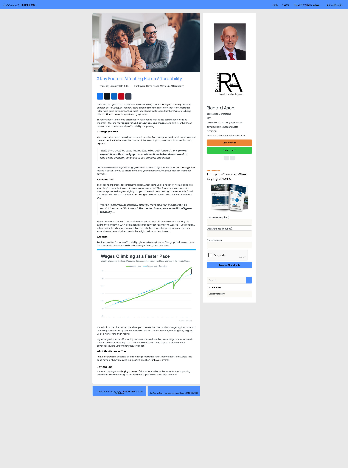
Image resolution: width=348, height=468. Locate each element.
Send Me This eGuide (229, 265)
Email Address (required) (219, 228)
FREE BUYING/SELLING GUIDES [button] (306, 5)
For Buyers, (140, 86)
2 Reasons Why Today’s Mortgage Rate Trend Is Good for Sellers (119, 392)
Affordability (177, 86)
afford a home (112, 114)
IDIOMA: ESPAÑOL (334, 5)
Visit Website (229, 142)
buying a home (129, 371)
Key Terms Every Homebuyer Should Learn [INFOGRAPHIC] (174, 393)
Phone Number (214, 240)
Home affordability (106, 356)
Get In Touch (229, 150)
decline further (114, 140)
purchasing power (185, 167)
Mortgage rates (105, 137)
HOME (275, 5)
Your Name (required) (218, 217)
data (191, 242)
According (139, 194)
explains (101, 143)
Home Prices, (153, 86)
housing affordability (170, 104)
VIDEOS (285, 5)
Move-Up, (165, 86)
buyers (157, 360)
